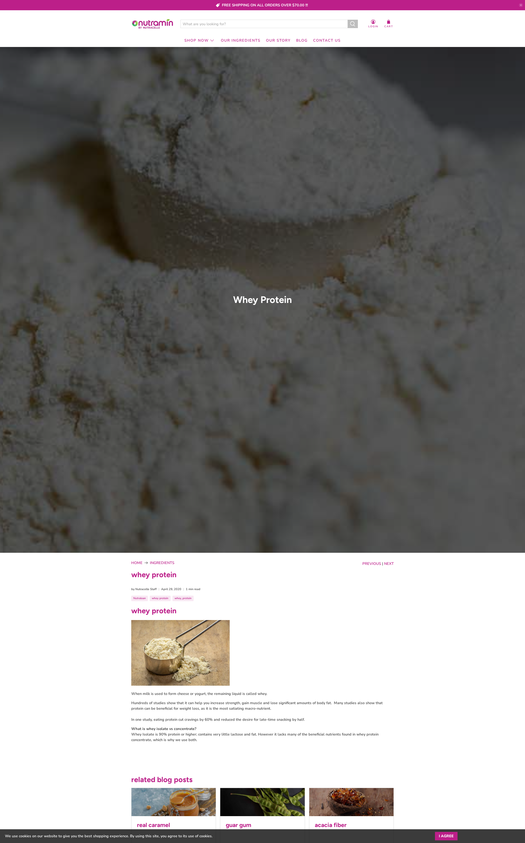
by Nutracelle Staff (144, 589)
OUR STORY (278, 40)
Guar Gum (238, 824)
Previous (371, 563)
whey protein (160, 598)
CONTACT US (327, 40)
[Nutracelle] (152, 24)
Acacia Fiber (331, 824)
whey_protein (183, 598)
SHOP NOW (196, 40)
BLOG (302, 40)
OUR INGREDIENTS (240, 40)
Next (389, 563)
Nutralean (139, 598)
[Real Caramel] (173, 802)
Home (137, 563)
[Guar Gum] (262, 802)
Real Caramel (153, 824)
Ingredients (162, 563)
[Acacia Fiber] (351, 802)
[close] (521, 5)
